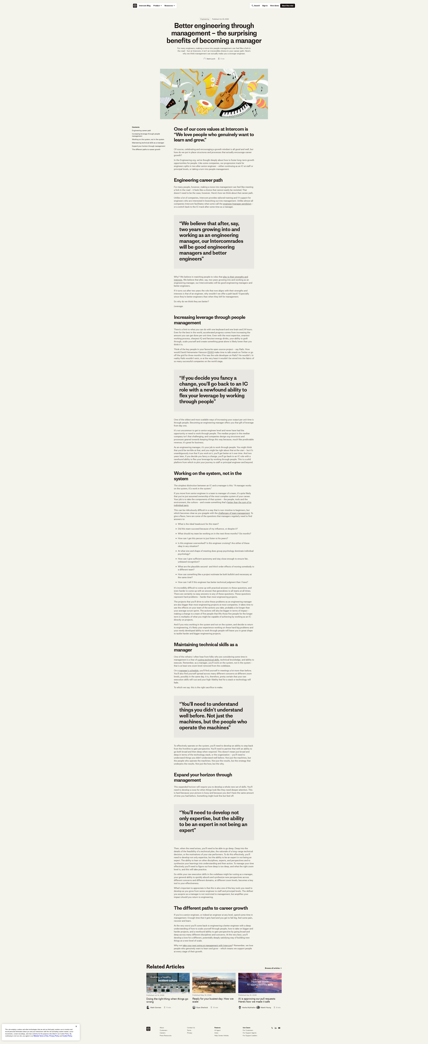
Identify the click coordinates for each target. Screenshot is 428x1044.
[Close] (76, 1026)
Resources (169, 6)
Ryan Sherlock (202, 1007)
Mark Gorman (155, 1007)
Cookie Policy (67, 1036)
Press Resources (165, 1036)
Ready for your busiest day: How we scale (213, 1000)
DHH (210, 352)
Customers (163, 1030)
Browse (272, 968)
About (162, 1028)
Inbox (216, 1033)
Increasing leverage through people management (146, 135)
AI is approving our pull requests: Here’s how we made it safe (257, 1000)
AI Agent (217, 1030)
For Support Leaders (250, 1036)
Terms (189, 1030)
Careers (162, 1033)
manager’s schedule (189, 670)
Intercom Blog (144, 6)
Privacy (189, 1033)
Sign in (265, 6)
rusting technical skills (208, 659)
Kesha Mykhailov (249, 1007)
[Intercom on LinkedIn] (276, 1028)
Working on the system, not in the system (148, 139)
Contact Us (191, 1028)
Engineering (204, 19)
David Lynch (211, 59)
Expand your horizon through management (148, 146)
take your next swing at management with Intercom (207, 945)
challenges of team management (234, 513)
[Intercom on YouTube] (279, 1028)
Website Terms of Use (41, 1036)
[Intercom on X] (272, 1028)
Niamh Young (266, 1007)
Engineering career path (141, 130)
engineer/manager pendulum (237, 203)
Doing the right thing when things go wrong (167, 1000)
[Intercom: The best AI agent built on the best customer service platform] (135, 6)
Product (156, 6)
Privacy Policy (54, 1036)
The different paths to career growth (146, 149)
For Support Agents (249, 1033)
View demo (274, 6)
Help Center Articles (221, 1036)
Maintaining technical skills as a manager (148, 143)
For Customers (248, 1030)
